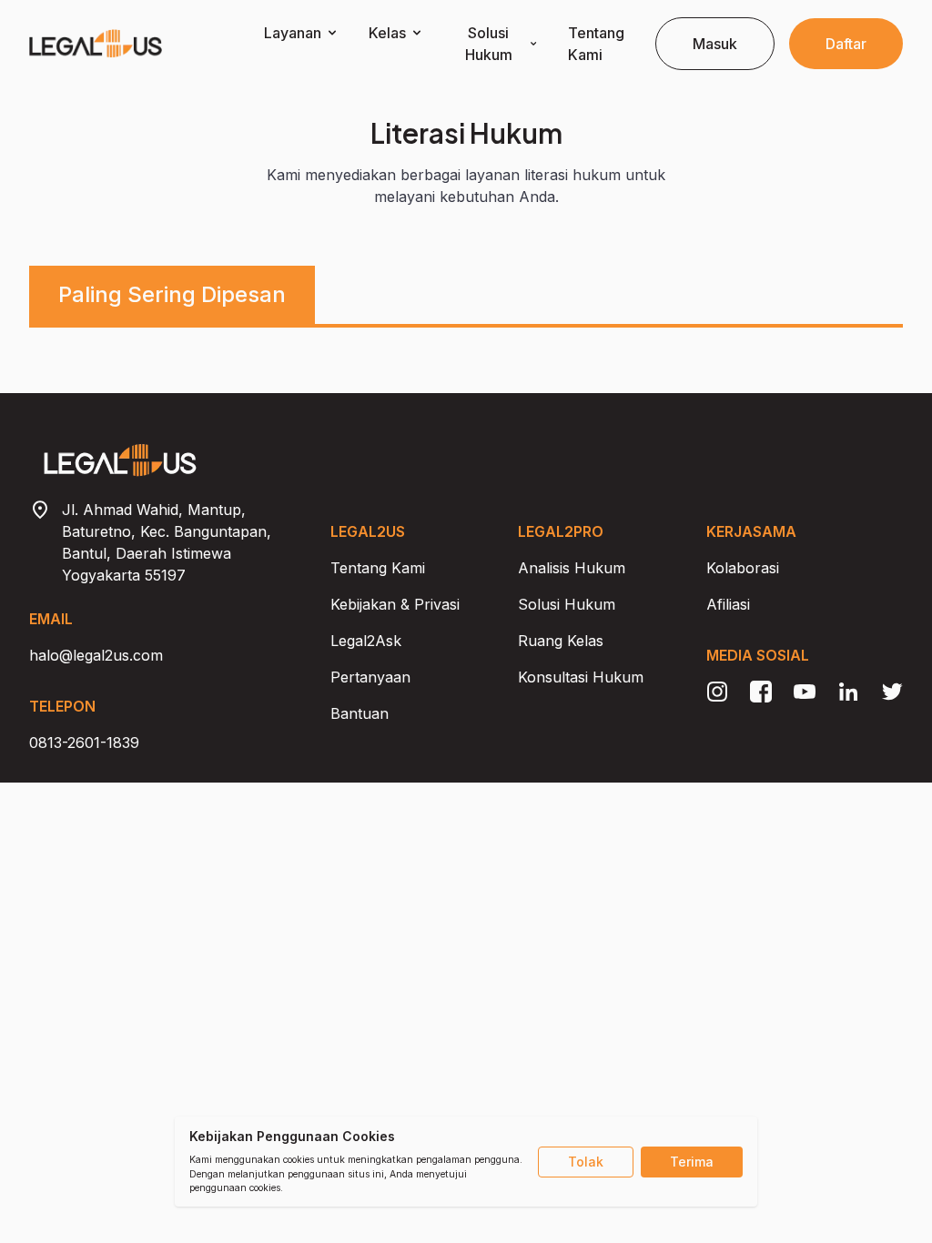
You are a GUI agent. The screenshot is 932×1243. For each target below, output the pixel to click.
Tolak (585, 1161)
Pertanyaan (370, 677)
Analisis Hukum (571, 568)
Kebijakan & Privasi (395, 604)
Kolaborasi (742, 568)
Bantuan (359, 713)
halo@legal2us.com (96, 655)
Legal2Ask (365, 641)
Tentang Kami (377, 568)
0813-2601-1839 (84, 742)
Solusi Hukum (566, 604)
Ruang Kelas (560, 641)
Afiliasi (728, 604)
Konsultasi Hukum (580, 677)
